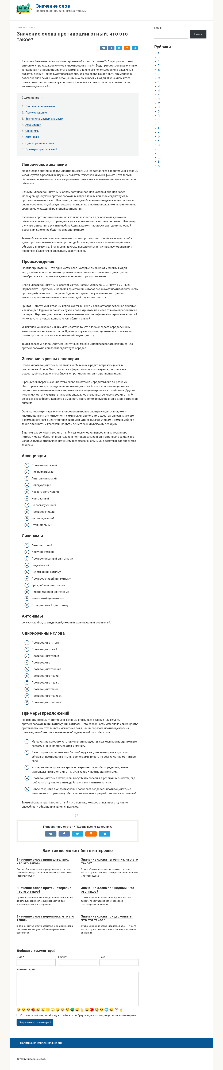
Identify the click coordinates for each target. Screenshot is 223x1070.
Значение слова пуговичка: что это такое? (109, 861)
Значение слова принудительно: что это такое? (43, 861)
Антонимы (32, 137)
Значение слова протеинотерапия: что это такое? (44, 889)
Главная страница (26, 27)
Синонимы (32, 130)
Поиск (158, 27)
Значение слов (53, 6)
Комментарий (26, 969)
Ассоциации (33, 124)
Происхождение (36, 112)
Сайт (102, 957)
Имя (20, 957)
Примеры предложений (41, 149)
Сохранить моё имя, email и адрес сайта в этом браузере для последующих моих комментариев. (78, 1015)
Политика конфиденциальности (41, 1043)
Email (62, 957)
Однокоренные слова (39, 143)
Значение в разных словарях (44, 118)
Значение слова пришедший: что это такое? (107, 889)
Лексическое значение (40, 106)
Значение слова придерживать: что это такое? (107, 918)
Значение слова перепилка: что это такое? (45, 918)
